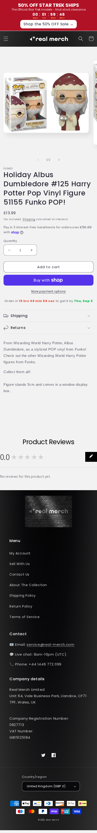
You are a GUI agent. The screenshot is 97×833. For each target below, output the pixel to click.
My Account (20, 553)
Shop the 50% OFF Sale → (49, 24)
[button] (6, 39)
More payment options (48, 291)
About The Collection (28, 585)
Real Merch (52, 819)
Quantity (10, 241)
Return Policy (20, 606)
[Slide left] (38, 160)
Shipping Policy (22, 595)
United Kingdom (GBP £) (46, 786)
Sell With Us (19, 564)
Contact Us (19, 574)
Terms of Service (24, 617)
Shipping (29, 219)
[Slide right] (59, 160)
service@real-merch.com (50, 644)
